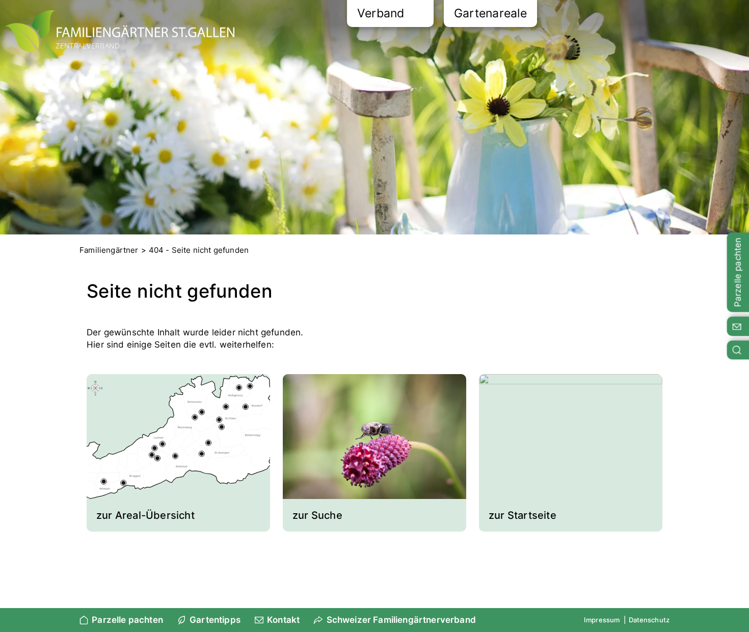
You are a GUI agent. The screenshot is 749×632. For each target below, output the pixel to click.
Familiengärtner (109, 250)
